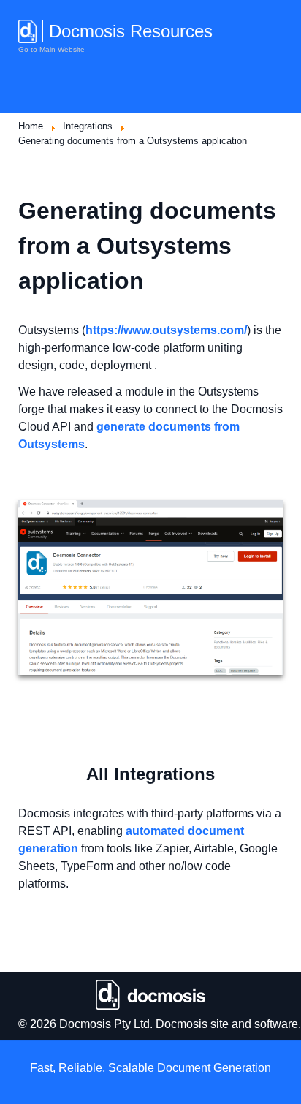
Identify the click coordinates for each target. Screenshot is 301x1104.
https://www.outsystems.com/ (166, 330)
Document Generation (214, 1068)
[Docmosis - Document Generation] (150, 994)
